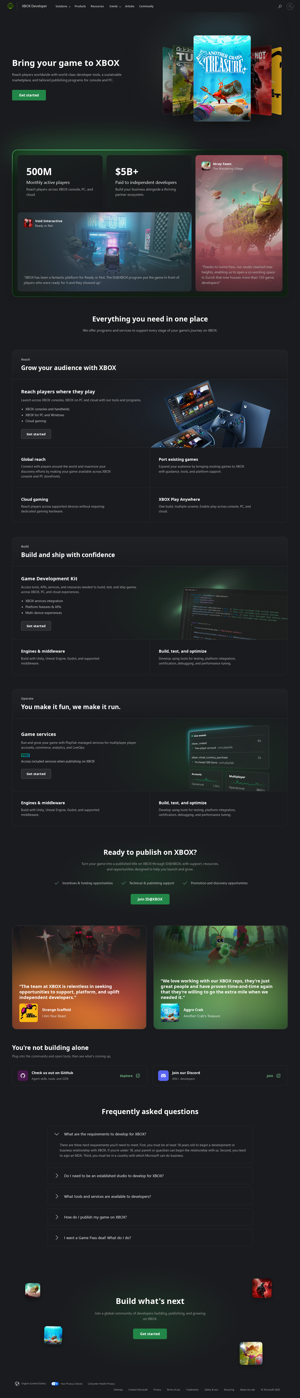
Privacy (157, 1389)
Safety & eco (211, 1389)
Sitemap (118, 1389)
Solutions (61, 6)
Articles (129, 6)
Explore (126, 1075)
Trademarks (192, 1389)
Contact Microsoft (138, 1389)
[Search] (280, 6)
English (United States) (34, 1383)
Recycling (229, 1389)
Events (114, 6)
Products (80, 6)
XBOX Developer (34, 6)
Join (270, 1075)
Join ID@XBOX (150, 899)
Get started (29, 95)
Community (146, 6)
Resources (97, 6)
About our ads (247, 1389)
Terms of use (173, 1389)
